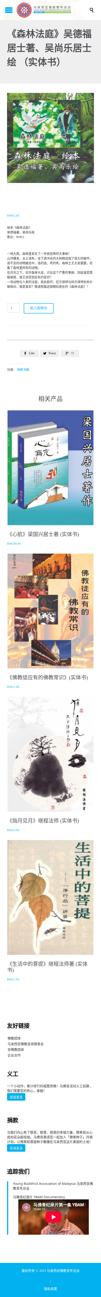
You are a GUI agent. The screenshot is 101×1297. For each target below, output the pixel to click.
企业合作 (14, 1055)
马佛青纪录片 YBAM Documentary (39, 1197)
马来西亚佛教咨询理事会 (26, 1044)
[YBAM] (52, 10)
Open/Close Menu (9, 10)
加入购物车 (38, 308)
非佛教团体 (16, 1049)
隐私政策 (50, 1289)
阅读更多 (16, 1097)
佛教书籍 (23, 369)
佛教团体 (14, 1038)
